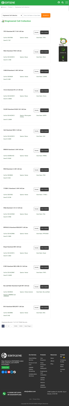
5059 (20, 326)
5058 (15, 326)
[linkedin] (5, 372)
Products (43, 354)
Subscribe (5, 367)
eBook (52, 361)
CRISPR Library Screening (32, 369)
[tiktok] (14, 372)
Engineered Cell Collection (22, 7)
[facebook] (2, 372)
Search (46, 15)
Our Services (32, 354)
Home (3, 7)
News (52, 358)
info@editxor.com (30, 391)
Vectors (42, 382)
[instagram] (8, 372)
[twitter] (11, 372)
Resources (54, 354)
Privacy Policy (36, 399)
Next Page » (28, 326)
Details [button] (36, 32)
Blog (52, 363)
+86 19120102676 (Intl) (14, 394)
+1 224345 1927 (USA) (14, 392)
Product (10, 7)
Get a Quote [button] (44, 32)
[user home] (59, 2)
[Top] (63, 57)
